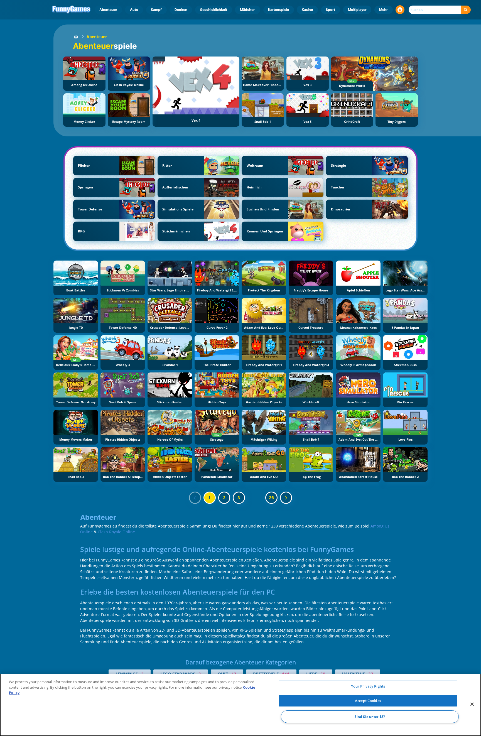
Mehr (383, 10)
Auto (134, 10)
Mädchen (248, 10)
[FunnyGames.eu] (76, 37)
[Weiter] (286, 498)
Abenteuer (108, 10)
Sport (330, 10)
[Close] (472, 704)
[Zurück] (195, 498)
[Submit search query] (466, 10)
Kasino (307, 10)
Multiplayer (357, 10)
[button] (400, 9)
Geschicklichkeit (213, 10)
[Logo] (71, 9)
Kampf (156, 10)
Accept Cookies (368, 700)
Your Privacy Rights (368, 686)
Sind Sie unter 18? (370, 716)
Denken (181, 10)
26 (271, 497)
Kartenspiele (278, 10)
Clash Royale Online (116, 531)
